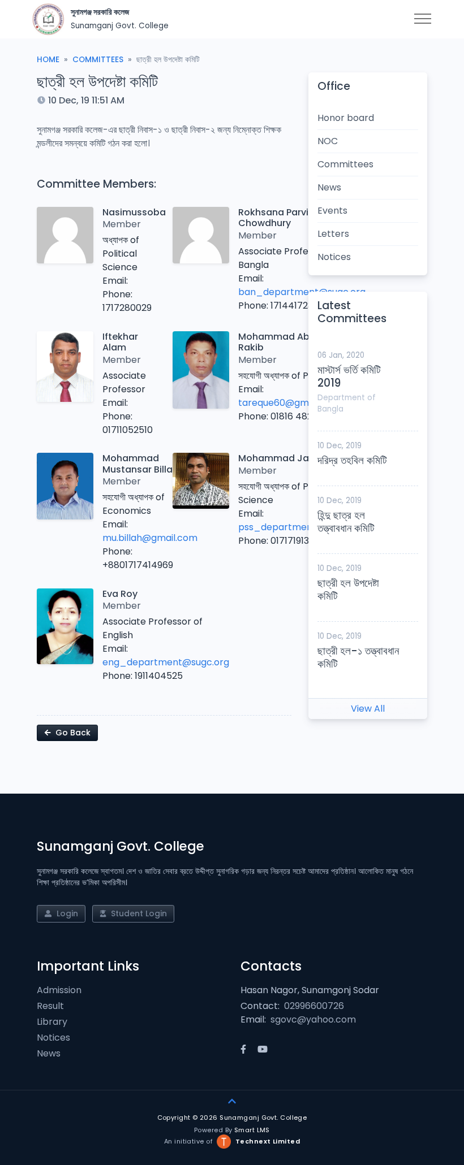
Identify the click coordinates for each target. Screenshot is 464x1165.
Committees (97, 59)
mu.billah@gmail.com (149, 537)
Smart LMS (252, 1129)
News (329, 187)
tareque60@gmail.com (289, 402)
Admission (59, 990)
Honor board (345, 117)
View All (368, 708)
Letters (333, 233)
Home (48, 59)
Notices (334, 256)
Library (52, 1021)
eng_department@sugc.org (165, 662)
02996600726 (314, 1005)
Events (332, 210)
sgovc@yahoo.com (313, 1019)
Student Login (138, 913)
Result (50, 1005)
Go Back (72, 732)
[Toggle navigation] (423, 19)
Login (66, 913)
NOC (327, 141)
